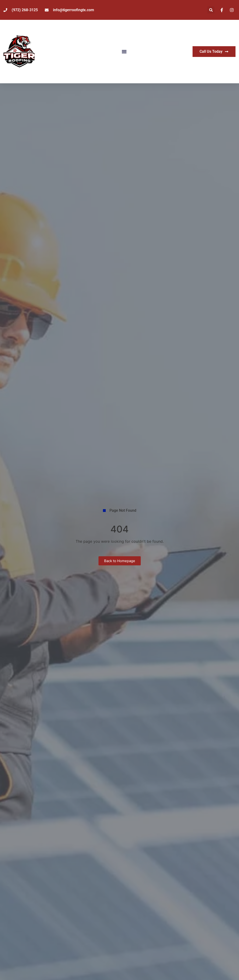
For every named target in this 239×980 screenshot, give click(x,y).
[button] (210, 10)
